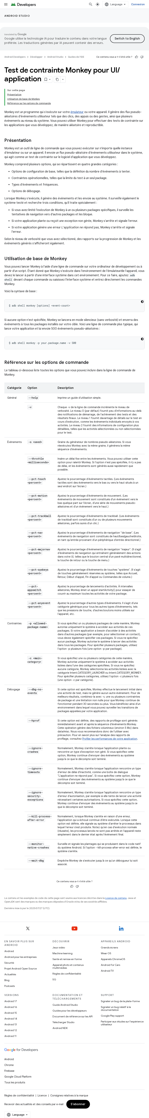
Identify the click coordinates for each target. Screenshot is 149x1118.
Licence (42, 1095)
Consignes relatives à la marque (69, 1095)
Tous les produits (14, 1082)
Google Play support (112, 1015)
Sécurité (9, 962)
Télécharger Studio (63, 1022)
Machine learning (63, 953)
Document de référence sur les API (72, 1016)
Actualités (10, 974)
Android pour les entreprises (20, 957)
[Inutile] (142, 57)
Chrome (9, 1065)
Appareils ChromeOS (113, 959)
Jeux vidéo (59, 947)
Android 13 (10, 1024)
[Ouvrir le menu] (5, 4)
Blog (6, 980)
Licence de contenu (116, 898)
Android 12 (10, 1030)
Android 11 (10, 1036)
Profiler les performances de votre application (109, 738)
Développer (36, 56)
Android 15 (10, 1012)
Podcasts (9, 986)
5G (54, 979)
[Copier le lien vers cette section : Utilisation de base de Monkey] (70, 259)
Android (9, 951)
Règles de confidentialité (67, 973)
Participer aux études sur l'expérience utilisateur (122, 1023)
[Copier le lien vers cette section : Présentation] (35, 141)
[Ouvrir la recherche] (90, 4)
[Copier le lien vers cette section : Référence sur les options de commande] (92, 363)
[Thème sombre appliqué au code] (142, 301)
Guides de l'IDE (76, 56)
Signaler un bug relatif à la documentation (116, 1008)
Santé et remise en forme (67, 959)
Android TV (107, 970)
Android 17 (10, 1001)
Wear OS (106, 953)
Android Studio (17, 15)
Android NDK (60, 1028)
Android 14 (10, 1018)
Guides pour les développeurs (69, 1010)
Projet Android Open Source (20, 968)
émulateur (77, 112)
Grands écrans (109, 947)
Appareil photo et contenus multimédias (68, 966)
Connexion (138, 4)
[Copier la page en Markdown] (57, 79)
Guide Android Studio (65, 1004)
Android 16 (10, 1007)
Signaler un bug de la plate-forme (120, 1001)
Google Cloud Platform (17, 1076)
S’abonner (78, 1104)
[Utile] (136, 57)
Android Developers (14, 56)
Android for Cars (110, 965)
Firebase (9, 1070)
